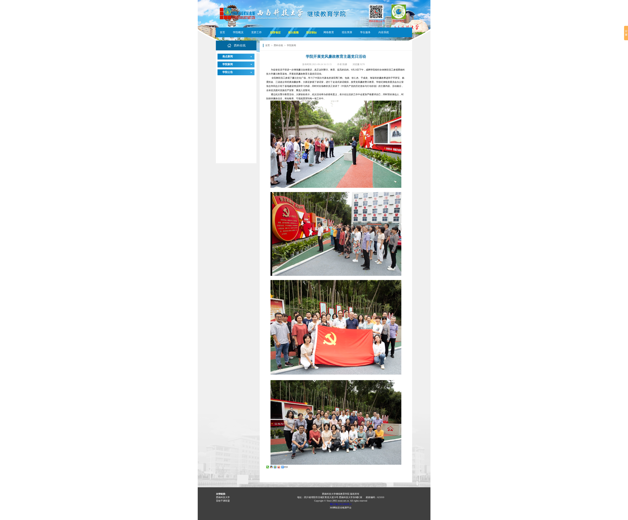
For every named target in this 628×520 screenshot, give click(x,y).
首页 (222, 32)
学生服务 (365, 32)
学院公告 (227, 72)
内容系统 (383, 32)
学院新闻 (227, 64)
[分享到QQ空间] (275, 467)
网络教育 (328, 32)
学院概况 (238, 32)
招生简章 (347, 32)
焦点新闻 (227, 56)
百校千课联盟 (223, 501)
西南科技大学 (223, 497)
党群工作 (256, 32)
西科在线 (278, 45)
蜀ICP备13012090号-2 (340, 504)
